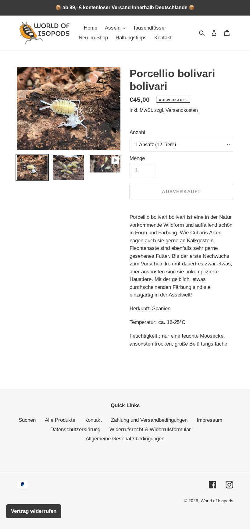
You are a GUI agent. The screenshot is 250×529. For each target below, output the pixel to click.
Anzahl (137, 132)
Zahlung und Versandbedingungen (149, 420)
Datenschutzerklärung (75, 429)
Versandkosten (182, 110)
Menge (137, 158)
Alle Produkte (60, 420)
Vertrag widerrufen (33, 511)
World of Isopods (217, 500)
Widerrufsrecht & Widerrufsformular (150, 429)
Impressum (209, 420)
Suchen (27, 420)
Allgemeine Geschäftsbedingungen (125, 439)
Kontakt (93, 420)
